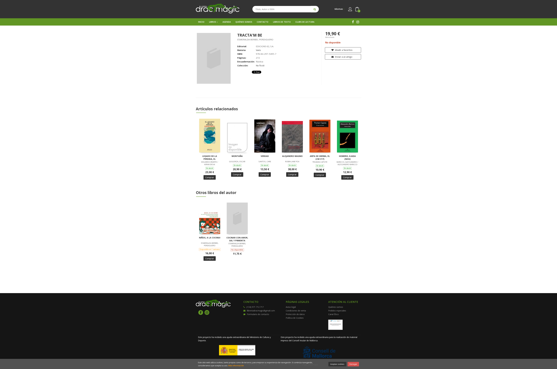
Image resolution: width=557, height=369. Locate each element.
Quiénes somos (335, 307)
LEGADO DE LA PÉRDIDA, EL (209, 157)
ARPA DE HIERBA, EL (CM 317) (320, 157)
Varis (258, 50)
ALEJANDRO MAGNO (292, 156)
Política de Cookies (295, 317)
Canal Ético (333, 314)
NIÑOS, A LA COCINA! (209, 237)
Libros (213, 21)
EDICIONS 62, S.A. (265, 46)
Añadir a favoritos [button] (343, 49)
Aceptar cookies (337, 364)
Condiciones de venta (296, 310)
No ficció (260, 65)
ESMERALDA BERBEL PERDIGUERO (255, 39)
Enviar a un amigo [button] (343, 56)
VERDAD (265, 156)
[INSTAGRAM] (357, 21)
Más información (236, 365)
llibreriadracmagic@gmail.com (261, 310)
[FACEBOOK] (353, 21)
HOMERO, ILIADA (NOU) (347, 157)
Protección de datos (295, 314)
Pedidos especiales (337, 310)
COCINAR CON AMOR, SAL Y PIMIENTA (237, 239)
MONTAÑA (237, 156)
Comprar (209, 177)
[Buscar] (315, 9)
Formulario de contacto (258, 314)
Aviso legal (291, 307)
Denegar (353, 364)
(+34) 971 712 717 (255, 307)
